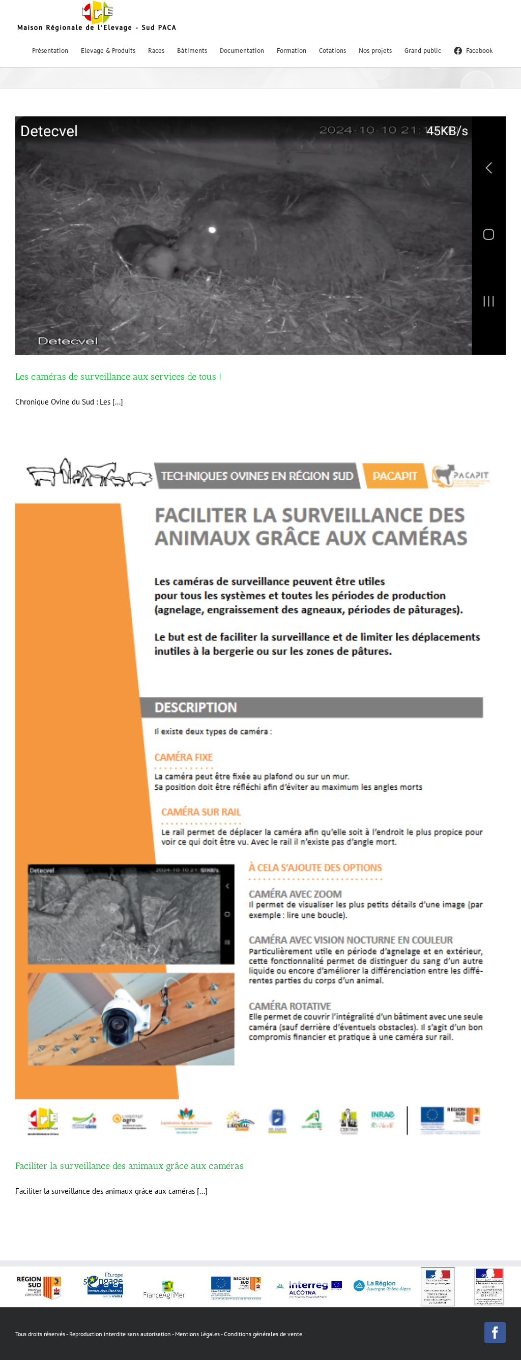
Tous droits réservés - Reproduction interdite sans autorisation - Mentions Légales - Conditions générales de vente (158, 1334)
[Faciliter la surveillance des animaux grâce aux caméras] (260, 797)
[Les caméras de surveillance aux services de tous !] (260, 235)
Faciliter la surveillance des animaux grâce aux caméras (129, 1165)
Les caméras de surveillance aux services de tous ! (118, 376)
